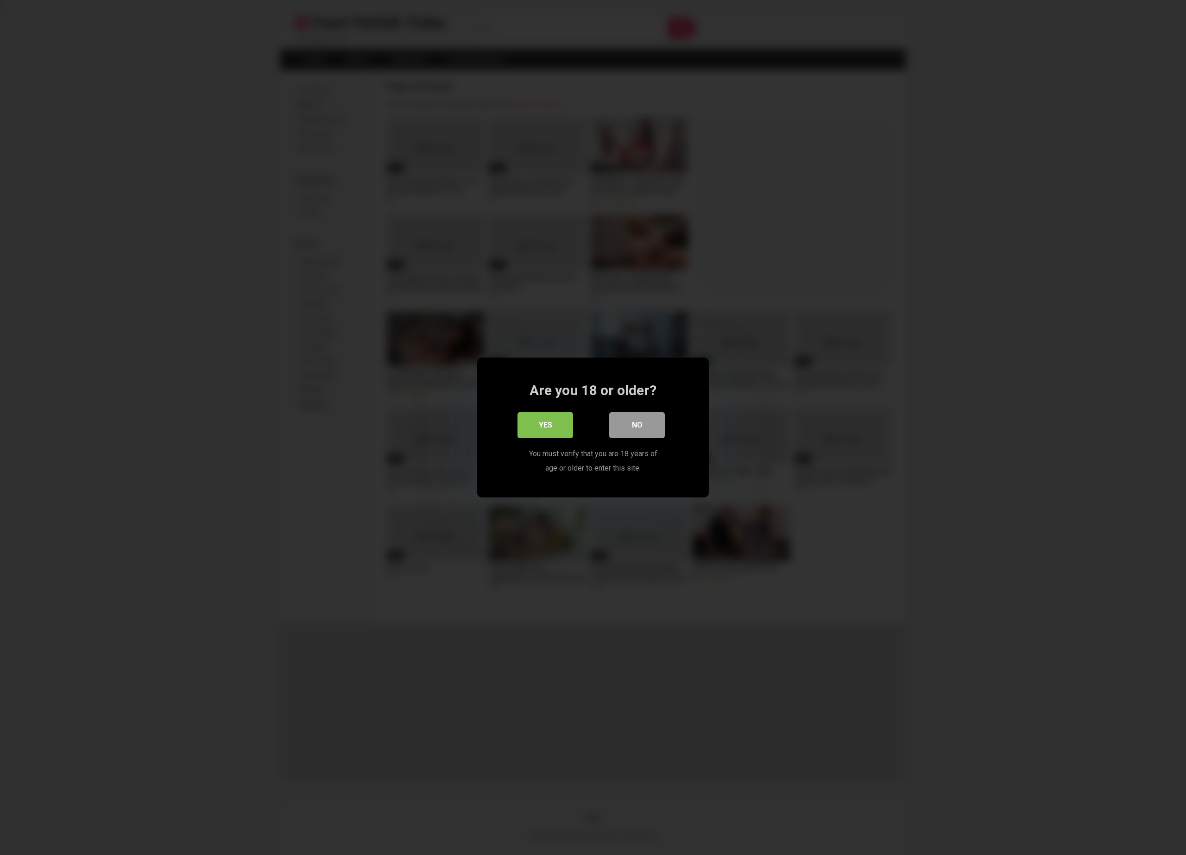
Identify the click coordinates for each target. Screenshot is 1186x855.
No (637, 425)
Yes (545, 425)
